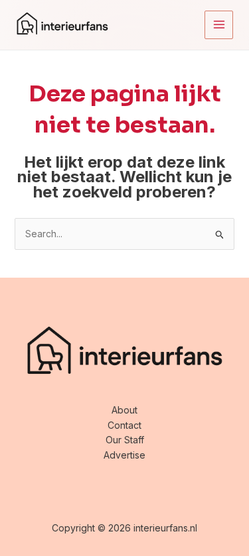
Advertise (124, 455)
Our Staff (125, 439)
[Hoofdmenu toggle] (219, 25)
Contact (124, 425)
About (124, 410)
